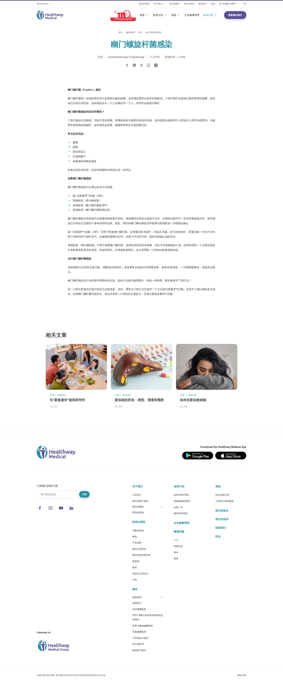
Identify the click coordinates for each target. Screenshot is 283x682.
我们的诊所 (189, 3)
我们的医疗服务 (140, 501)
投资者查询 (138, 512)
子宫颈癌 (137, 542)
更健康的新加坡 (182, 501)
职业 (213, 3)
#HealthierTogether (123, 19)
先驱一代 (178, 507)
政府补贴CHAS (181, 495)
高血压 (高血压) (140, 573)
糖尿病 (135, 561)
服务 (142, 15)
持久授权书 (138, 644)
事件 (176, 552)
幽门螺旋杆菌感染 (153, 32)
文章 (140, 32)
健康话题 (208, 15)
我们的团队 (138, 506)
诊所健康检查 (139, 609)
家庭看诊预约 (235, 15)
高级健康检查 (139, 631)
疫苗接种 (137, 597)
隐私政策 (241, 675)
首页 (120, 32)
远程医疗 (137, 603)
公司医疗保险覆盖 (224, 501)
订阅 (84, 494)
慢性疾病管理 (181, 513)
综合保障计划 (222, 495)
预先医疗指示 (139, 650)
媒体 (176, 558)
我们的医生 (174, 3)
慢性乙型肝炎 (139, 549)
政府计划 (158, 15)
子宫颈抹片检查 (140, 638)
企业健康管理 (192, 15)
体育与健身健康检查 (142, 625)
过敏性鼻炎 (138, 530)
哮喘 (134, 536)
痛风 (134, 567)
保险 (173, 15)
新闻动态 (178, 546)
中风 (134, 579)
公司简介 (137, 495)
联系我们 (202, 3)
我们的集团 (144, 3)
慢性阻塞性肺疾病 (141, 555)
